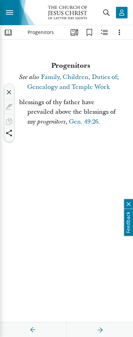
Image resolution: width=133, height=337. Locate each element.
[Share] (9, 133)
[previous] (33, 329)
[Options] (119, 32)
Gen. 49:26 (83, 121)
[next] (99, 329)
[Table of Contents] (8, 32)
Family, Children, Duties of (79, 77)
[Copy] (9, 121)
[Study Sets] (74, 32)
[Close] (9, 92)
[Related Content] (104, 32)
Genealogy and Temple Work (68, 87)
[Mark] (9, 106)
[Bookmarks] (89, 32)
